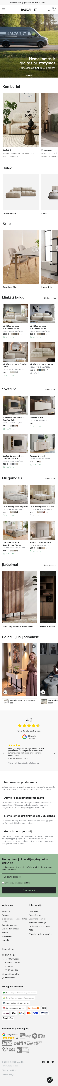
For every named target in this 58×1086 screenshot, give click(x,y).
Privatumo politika (10, 1066)
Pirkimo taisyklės (9, 1074)
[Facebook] (40, 1062)
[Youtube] (49, 1062)
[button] (29, 2)
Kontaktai (6, 940)
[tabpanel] (29, 46)
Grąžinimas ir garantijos (39, 926)
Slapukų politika (9, 1070)
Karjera (5, 932)
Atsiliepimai (7, 936)
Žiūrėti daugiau (50, 298)
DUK (31, 930)
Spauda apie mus (9, 925)
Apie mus (6, 911)
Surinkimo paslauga (37, 922)
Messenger (10, 978)
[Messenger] (50, 1080)
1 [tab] (27, 75)
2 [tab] (29, 75)
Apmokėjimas (35, 915)
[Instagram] (44, 1062)
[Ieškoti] (49, 9)
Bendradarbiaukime (10, 929)
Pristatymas (34, 911)
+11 (20, 512)
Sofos (5, 156)
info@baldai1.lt (12, 974)
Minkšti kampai (28, 153)
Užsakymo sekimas (37, 919)
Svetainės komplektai (11, 153)
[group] (29, 750)
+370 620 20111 (12, 959)
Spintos (52, 153)
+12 (47, 512)
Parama (5, 915)
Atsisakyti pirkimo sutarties (40, 934)
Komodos (14, 156)
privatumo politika (22, 883)
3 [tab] (31, 75)
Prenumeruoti (29, 890)
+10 (47, 370)
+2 (20, 334)
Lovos (43, 153)
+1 (19, 464)
